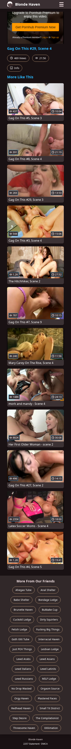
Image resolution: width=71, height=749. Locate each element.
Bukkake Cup (50, 609)
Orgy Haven (21, 698)
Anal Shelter (48, 590)
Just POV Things (22, 649)
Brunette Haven (23, 609)
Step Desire (20, 718)
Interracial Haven (49, 639)
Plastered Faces (47, 698)
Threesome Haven (24, 728)
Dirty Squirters (49, 619)
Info (16, 68)
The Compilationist (47, 718)
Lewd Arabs (23, 659)
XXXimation (51, 728)
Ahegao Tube (23, 590)
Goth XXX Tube (20, 639)
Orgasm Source (50, 688)
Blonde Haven (27, 4)
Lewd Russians (24, 678)
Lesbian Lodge (50, 649)
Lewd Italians (23, 669)
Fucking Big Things (48, 629)
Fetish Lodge (19, 629)
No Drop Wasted (21, 688)
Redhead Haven (21, 708)
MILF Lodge (49, 678)
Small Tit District (50, 708)
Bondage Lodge (48, 600)
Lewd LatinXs (48, 669)
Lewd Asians (47, 659)
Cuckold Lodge (22, 619)
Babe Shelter (21, 600)
